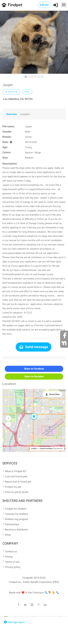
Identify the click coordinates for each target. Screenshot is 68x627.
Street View (54, 394)
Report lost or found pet (18, 481)
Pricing (9, 556)
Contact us (11, 551)
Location (25, 114)
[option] (34, 42)
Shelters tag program (16, 519)
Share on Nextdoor (34, 376)
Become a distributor (16, 529)
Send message (36, 347)
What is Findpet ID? (16, 471)
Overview (11, 114)
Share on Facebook (34, 368)
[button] (32, 413)
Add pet (44, 4)
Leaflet (34, 449)
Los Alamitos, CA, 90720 (18, 99)
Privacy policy (12, 567)
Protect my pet (13, 486)
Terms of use (12, 561)
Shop (8, 534)
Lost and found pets (16, 476)
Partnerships (12, 524)
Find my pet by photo (16, 492)
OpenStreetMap (46, 449)
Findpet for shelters (15, 508)
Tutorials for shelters (16, 513)
